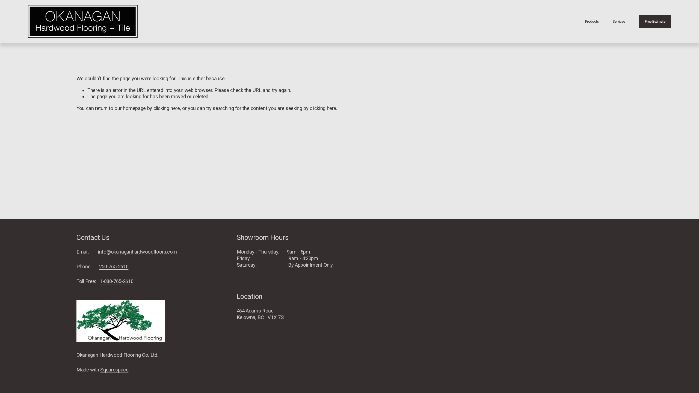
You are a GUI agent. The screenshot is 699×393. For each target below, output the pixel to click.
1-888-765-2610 (116, 281)
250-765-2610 (114, 266)
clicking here (166, 108)
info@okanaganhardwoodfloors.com (137, 252)
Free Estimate (655, 21)
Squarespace (114, 370)
